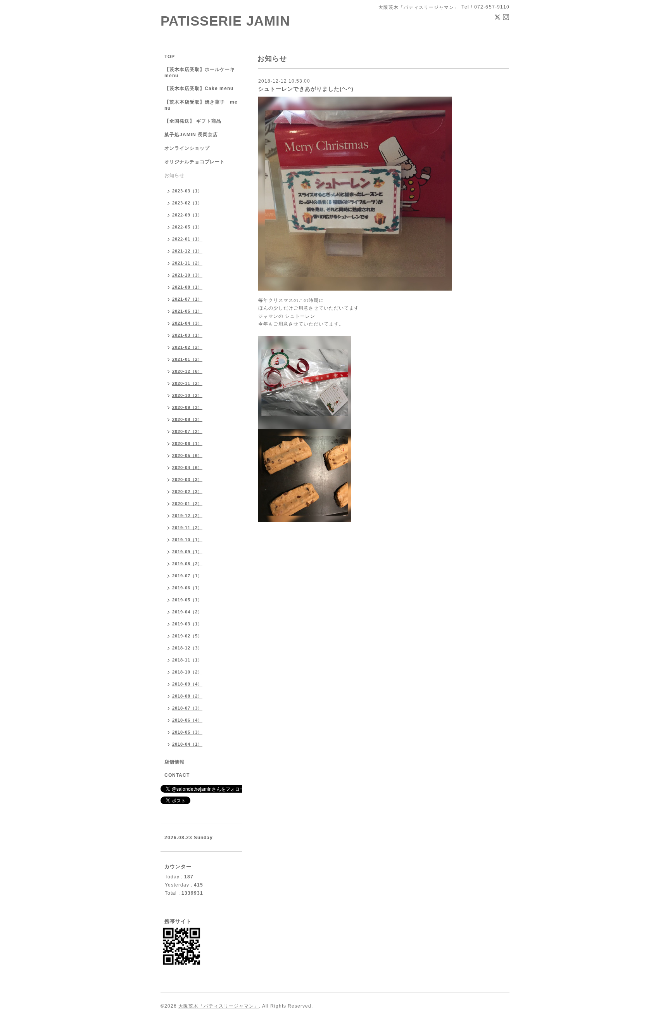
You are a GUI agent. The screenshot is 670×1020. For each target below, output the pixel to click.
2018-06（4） (187, 720)
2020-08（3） (187, 419)
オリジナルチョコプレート (194, 162)
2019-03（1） (187, 624)
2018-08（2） (187, 696)
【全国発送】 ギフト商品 (192, 121)
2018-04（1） (187, 744)
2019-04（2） (187, 612)
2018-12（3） (187, 648)
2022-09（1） (187, 215)
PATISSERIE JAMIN (225, 20)
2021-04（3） (187, 323)
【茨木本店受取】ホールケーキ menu (199, 72)
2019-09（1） (187, 551)
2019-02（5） (187, 636)
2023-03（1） (187, 191)
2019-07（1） (187, 575)
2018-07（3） (187, 708)
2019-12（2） (187, 515)
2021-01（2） (187, 359)
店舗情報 (174, 762)
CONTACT (177, 775)
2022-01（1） (187, 239)
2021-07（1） (187, 299)
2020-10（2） (187, 395)
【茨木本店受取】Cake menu (198, 88)
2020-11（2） (187, 383)
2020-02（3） (187, 491)
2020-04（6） (187, 467)
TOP (169, 56)
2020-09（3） (187, 407)
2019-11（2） (187, 527)
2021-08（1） (187, 287)
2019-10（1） (187, 539)
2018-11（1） (187, 660)
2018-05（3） (187, 732)
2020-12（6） (187, 371)
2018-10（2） (187, 672)
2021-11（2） (187, 263)
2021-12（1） (187, 251)
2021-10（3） (187, 275)
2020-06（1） (187, 443)
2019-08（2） (187, 563)
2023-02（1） (187, 203)
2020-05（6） (187, 455)
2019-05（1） (187, 599)
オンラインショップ (187, 148)
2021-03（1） (187, 335)
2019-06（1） (187, 587)
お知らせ (174, 175)
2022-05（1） (187, 227)
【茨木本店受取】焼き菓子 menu (201, 105)
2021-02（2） (187, 347)
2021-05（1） (187, 311)
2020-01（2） (187, 503)
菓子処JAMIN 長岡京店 (191, 134)
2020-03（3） (187, 479)
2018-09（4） (187, 684)
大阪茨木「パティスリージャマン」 (218, 1006)
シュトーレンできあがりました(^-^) (306, 89)
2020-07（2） (187, 431)
